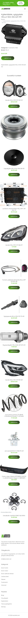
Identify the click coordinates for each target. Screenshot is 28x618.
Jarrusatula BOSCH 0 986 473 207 (14, 451)
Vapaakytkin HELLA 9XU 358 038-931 (14, 168)
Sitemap (3, 606)
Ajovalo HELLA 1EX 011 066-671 (14, 245)
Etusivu (3, 19)
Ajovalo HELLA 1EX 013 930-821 (14, 380)
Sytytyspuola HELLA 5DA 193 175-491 (14, 316)
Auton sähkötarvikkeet (7, 573)
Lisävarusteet (5, 576)
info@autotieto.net (6, 559)
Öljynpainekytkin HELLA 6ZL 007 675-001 (14, 345)
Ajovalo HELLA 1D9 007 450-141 (14, 100)
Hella (16, 47)
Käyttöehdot (4, 601)
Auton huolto (4, 568)
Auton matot (4, 570)
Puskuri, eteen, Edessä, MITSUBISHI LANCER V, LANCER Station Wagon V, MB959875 (14, 477)
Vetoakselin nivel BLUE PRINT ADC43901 (14, 515)
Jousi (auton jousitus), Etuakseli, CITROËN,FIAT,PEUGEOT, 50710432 (14, 415)
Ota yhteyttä (4, 598)
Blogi (2, 595)
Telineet (3, 579)
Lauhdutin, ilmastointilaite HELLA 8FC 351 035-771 (14, 209)
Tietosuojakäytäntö (6, 604)
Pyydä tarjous (21, 3)
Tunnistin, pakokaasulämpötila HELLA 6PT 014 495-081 (14, 280)
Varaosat (3, 585)
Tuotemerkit (11, 47)
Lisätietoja (7, 58)
